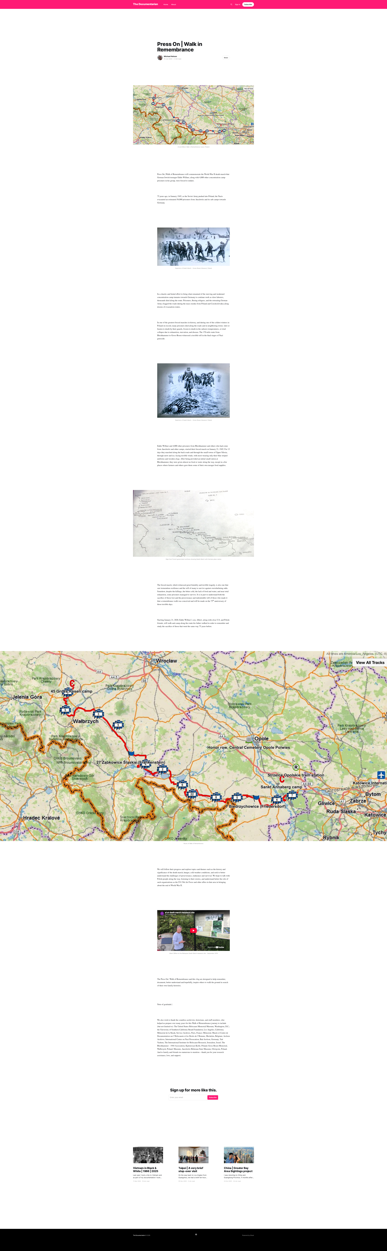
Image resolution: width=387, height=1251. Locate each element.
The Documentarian (145, 4)
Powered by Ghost (248, 1235)
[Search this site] (231, 4)
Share (226, 57)
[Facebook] (196, 1234)
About (173, 4)
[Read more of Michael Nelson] (160, 57)
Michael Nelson (170, 56)
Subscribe (248, 4)
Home (165, 4)
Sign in (237, 4)
